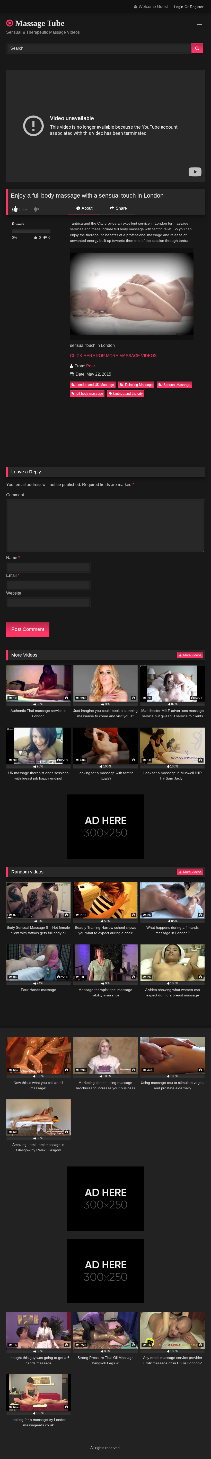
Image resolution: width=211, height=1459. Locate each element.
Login (178, 7)
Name (13, 557)
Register (197, 7)
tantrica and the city (128, 393)
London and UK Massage (95, 385)
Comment (15, 495)
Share (121, 208)
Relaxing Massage (139, 385)
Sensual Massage (176, 385)
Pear (90, 366)
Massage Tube (38, 23)
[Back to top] (195, 1444)
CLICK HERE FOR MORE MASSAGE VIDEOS (113, 355)
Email (12, 575)
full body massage (89, 393)
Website (13, 593)
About (86, 208)
